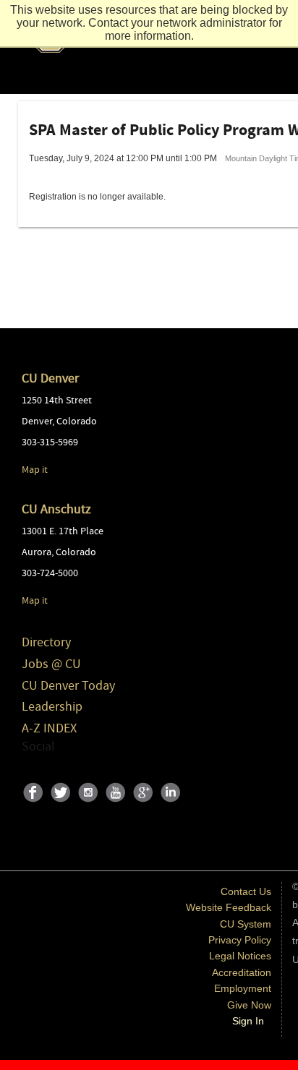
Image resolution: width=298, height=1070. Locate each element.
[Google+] (145, 806)
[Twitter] (63, 806)
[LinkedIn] (173, 806)
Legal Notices (240, 956)
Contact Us (246, 891)
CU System (245, 924)
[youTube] (118, 806)
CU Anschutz (56, 509)
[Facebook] (35, 806)
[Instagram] (90, 806)
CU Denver (50, 378)
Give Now (249, 1005)
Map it (35, 469)
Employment (242, 988)
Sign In (248, 1021)
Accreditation (241, 972)
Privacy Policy (239, 940)
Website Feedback (228, 907)
